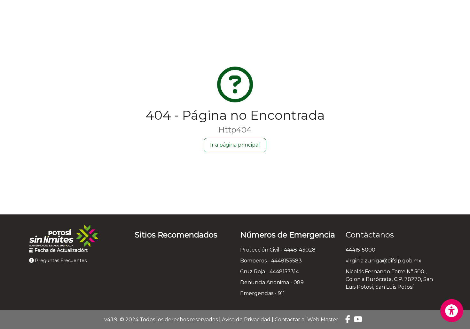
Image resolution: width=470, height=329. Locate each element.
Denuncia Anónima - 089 (272, 282)
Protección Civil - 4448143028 (278, 250)
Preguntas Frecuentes (60, 260)
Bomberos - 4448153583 (271, 261)
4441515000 (360, 250)
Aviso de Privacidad (246, 320)
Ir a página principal (235, 145)
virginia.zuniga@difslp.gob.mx (383, 261)
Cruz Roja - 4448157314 (269, 272)
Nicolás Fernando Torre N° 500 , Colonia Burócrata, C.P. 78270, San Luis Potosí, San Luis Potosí (389, 279)
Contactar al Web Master (306, 320)
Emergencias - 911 (262, 293)
